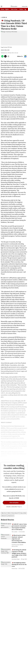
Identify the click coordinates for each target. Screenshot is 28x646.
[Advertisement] (14, 2)
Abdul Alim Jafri (5, 50)
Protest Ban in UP (15, 513)
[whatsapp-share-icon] (2, 57)
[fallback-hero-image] (6, 525)
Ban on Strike (23, 513)
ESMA (9, 513)
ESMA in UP (4, 515)
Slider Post (4, 513)
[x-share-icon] (5, 57)
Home (2, 9)
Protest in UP (11, 515)
